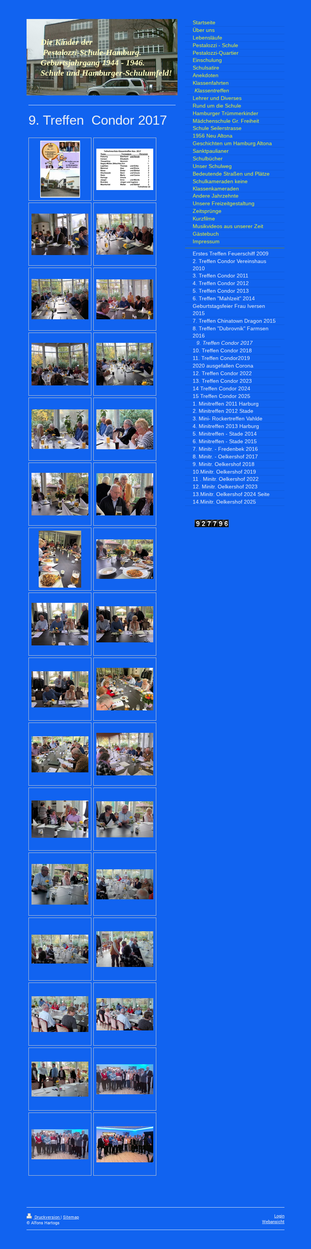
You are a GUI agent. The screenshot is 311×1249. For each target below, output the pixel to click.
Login (279, 1216)
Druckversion (47, 1217)
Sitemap (71, 1217)
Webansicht (273, 1221)
